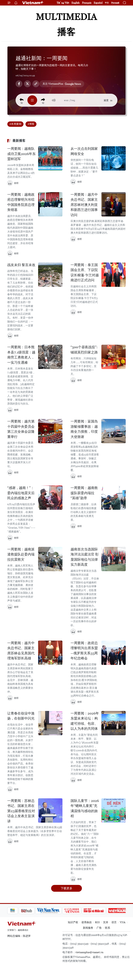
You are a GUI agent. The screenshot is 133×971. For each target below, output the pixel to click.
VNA (122, 922)
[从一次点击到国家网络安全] (113, 158)
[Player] (32, 100)
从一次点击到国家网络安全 (84, 151)
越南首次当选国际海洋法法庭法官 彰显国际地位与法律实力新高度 (85, 557)
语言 (114, 922)
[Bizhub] (26, 910)
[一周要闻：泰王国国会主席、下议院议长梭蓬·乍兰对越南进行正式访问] (113, 274)
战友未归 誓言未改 (21, 265)
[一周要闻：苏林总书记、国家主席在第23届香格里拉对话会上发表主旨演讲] (50, 810)
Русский (115, 3)
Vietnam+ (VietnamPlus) (33, 2)
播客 (66, 32)
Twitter (27, 83)
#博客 (31, 123)
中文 (107, 3)
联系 (107, 927)
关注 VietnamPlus (52, 83)
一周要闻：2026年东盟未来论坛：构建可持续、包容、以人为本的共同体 (85, 721)
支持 (105, 922)
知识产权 (73, 922)
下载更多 (66, 888)
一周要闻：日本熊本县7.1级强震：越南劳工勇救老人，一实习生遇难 (21, 354)
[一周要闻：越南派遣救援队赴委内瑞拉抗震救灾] (50, 559)
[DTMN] (94, 910)
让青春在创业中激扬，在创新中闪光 (21, 716)
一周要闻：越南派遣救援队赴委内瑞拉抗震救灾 (21, 554)
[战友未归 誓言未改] (50, 274)
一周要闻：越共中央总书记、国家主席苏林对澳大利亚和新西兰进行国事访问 (84, 205)
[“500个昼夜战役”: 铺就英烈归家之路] (113, 357)
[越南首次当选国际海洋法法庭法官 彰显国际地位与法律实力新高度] (113, 559)
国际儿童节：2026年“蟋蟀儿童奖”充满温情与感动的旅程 (85, 808)
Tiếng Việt (63, 2)
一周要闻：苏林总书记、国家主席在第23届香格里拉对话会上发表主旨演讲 (21, 811)
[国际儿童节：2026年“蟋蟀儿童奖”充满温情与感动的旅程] (113, 810)
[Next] (43, 99)
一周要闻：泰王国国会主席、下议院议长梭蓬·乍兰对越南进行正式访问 (85, 272)
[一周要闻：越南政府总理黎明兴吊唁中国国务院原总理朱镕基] (50, 204)
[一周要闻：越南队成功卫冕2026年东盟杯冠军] (50, 158)
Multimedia (66, 17)
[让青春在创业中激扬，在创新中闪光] (50, 723)
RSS (97, 922)
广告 (99, 927)
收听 (16, 183)
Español (98, 2)
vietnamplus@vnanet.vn (89, 952)
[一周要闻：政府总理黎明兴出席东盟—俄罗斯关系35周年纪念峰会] (113, 653)
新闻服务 (88, 927)
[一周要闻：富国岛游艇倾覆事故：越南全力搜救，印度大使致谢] (113, 431)
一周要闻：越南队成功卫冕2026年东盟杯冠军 (21, 154)
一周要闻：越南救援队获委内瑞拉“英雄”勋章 (84, 493)
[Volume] (53, 100)
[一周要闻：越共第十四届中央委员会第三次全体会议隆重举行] (50, 431)
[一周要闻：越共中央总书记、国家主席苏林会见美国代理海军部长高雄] (50, 653)
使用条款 (86, 922)
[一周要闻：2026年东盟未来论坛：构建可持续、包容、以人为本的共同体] (113, 723)
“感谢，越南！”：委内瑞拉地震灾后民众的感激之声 (21, 493)
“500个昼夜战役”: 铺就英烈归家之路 (84, 349)
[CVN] (71, 910)
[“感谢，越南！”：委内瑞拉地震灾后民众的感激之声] (50, 497)
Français (86, 2)
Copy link (35, 83)
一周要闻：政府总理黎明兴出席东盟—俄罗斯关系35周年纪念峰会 (84, 650)
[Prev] (21, 99)
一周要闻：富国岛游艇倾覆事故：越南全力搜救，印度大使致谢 (84, 429)
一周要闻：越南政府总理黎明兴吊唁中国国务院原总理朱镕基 (21, 202)
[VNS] (48, 910)
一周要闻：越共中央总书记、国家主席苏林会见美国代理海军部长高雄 (21, 650)
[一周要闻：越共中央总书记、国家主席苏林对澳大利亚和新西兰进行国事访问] (113, 204)
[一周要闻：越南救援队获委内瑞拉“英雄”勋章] (113, 497)
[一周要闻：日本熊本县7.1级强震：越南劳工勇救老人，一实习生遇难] (50, 357)
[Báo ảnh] (117, 910)
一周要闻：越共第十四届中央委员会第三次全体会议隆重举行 (21, 429)
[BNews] (12, 910)
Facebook (19, 83)
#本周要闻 (15, 123)
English (76, 2)
